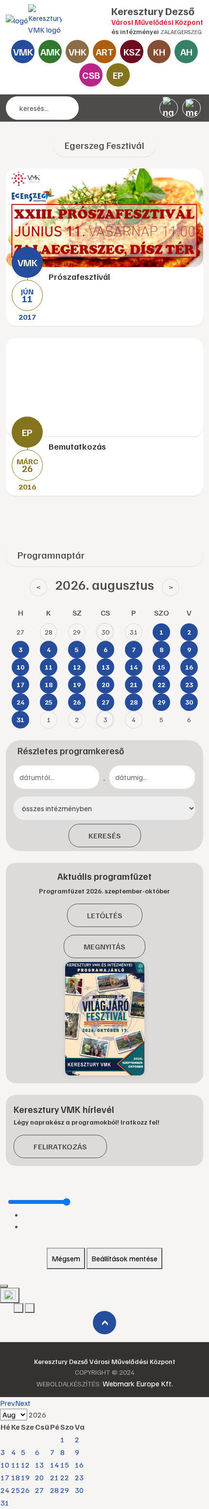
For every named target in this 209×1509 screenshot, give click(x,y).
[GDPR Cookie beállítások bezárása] (4, 1286)
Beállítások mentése (124, 1258)
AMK (50, 51)
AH (186, 51)
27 (39, 1490)
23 (79, 1477)
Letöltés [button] (104, 915)
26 (25, 1490)
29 (64, 1490)
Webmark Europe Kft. (138, 1383)
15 (64, 1465)
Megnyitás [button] (104, 946)
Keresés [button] (104, 835)
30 (79, 1490)
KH (159, 51)
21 (54, 1477)
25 (15, 1490)
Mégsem (66, 1258)
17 (4, 1477)
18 (15, 1477)
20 (39, 1477)
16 (79, 1465)
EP (118, 75)
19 (25, 1477)
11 (15, 1465)
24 (4, 1490)
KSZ (131, 51)
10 (4, 1465)
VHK (78, 51)
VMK (23, 51)
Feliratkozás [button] (60, 1146)
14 (54, 1465)
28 (54, 1490)
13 (39, 1465)
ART (105, 51)
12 (25, 1465)
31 (4, 1503)
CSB (91, 75)
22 (64, 1477)
